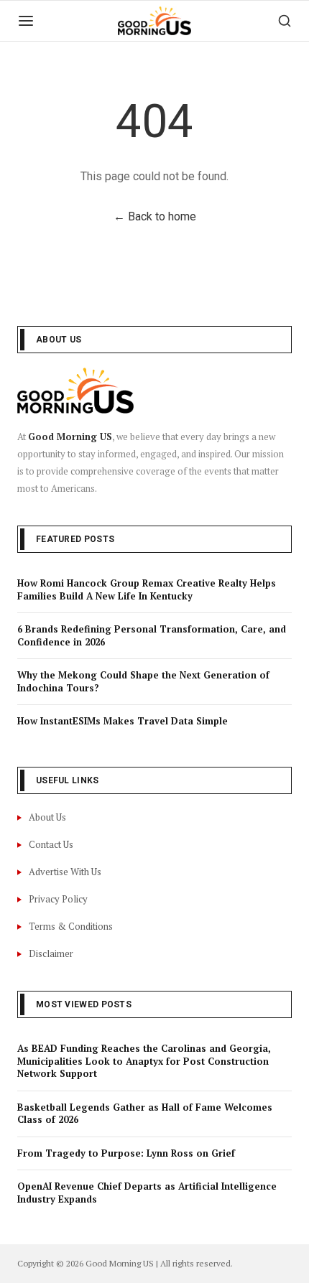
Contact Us (51, 844)
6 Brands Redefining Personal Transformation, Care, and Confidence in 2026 (151, 635)
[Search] (284, 20)
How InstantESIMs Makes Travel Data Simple (122, 720)
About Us (47, 817)
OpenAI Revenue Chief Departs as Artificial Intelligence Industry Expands (147, 1192)
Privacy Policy (58, 898)
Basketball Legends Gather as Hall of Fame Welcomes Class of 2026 (144, 1113)
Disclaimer (51, 953)
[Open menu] (25, 21)
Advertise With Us (65, 871)
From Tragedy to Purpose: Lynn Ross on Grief (126, 1153)
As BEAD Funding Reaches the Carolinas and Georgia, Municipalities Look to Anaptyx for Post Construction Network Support (144, 1061)
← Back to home (155, 216)
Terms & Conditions (71, 926)
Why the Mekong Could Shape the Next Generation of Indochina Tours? (143, 681)
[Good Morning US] (154, 21)
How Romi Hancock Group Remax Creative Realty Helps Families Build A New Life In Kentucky (146, 589)
